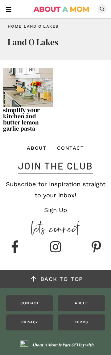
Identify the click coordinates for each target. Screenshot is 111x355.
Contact (70, 148)
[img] (14, 247)
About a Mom (61, 9)
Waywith (84, 345)
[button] (8, 9)
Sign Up (55, 210)
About (36, 148)
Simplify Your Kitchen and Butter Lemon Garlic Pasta (21, 119)
